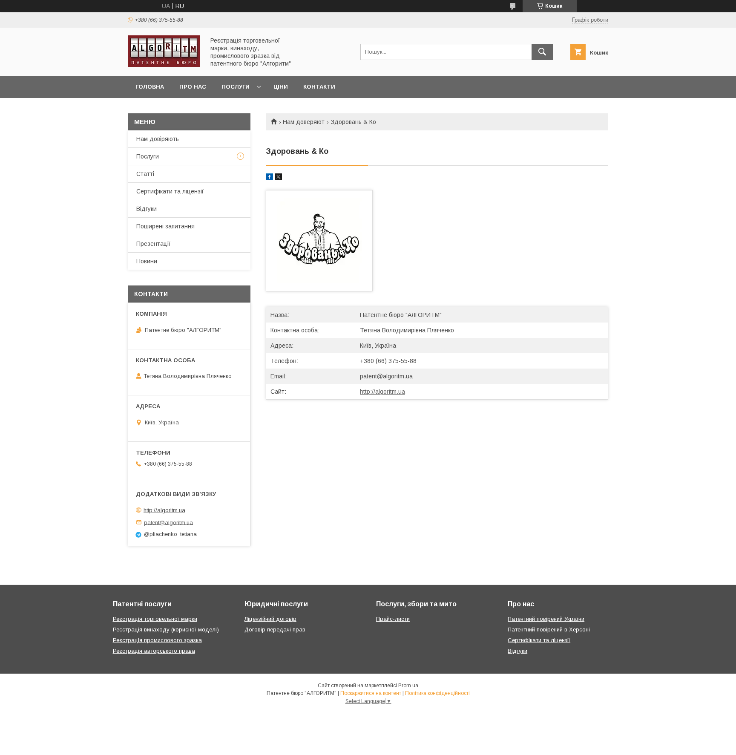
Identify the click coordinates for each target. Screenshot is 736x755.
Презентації (153, 243)
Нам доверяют (304, 121)
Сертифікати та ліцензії (170, 191)
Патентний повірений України (546, 619)
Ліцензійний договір (270, 619)
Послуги (235, 87)
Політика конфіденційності (437, 693)
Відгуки (146, 208)
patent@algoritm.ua (386, 376)
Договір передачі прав (274, 629)
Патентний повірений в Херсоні (549, 629)
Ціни (280, 87)
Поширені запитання (165, 226)
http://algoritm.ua (382, 391)
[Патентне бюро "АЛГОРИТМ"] (164, 64)
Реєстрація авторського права (154, 651)
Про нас (192, 87)
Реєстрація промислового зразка (157, 640)
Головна (149, 87)
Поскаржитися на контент (370, 693)
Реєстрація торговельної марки (155, 619)
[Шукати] (542, 52)
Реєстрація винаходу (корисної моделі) (166, 629)
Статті (145, 173)
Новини (146, 261)
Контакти (319, 87)
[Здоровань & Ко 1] (319, 240)
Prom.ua (408, 686)
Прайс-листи (393, 619)
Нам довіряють (157, 138)
